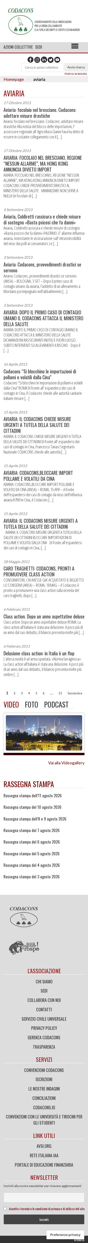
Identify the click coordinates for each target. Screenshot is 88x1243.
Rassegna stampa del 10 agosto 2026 (32, 807)
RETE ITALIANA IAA (44, 1155)
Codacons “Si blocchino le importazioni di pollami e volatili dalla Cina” (40, 374)
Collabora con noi (44, 1000)
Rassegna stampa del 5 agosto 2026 (32, 853)
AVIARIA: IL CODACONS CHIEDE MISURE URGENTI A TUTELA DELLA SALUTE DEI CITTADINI (37, 425)
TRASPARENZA (44, 1047)
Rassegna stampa (29, 784)
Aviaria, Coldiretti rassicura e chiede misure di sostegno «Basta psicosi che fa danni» (42, 219)
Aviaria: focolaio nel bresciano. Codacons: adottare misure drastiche (40, 113)
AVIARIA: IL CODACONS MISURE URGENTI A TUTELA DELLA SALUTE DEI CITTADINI (41, 524)
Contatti (44, 1009)
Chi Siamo (44, 981)
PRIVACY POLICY (44, 1028)
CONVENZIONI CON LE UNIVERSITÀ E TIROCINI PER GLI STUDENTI (44, 1120)
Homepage (14, 79)
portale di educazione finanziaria (44, 1165)
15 (60, 693)
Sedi (38, 47)
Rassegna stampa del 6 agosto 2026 (32, 842)
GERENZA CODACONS (44, 1037)
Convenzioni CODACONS (44, 1070)
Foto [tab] (31, 704)
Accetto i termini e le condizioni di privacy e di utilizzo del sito (46, 1208)
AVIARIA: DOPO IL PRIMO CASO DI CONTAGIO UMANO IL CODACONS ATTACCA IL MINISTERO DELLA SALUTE (43, 318)
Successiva (75, 693)
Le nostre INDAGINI (44, 1089)
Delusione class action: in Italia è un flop (39, 653)
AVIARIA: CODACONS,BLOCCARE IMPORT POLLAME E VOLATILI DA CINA (38, 476)
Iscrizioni (44, 1079)
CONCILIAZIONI (44, 1098)
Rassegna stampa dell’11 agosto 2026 (33, 795)
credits (79, 1239)
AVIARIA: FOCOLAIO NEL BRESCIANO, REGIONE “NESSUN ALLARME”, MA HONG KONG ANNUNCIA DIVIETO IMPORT (43, 163)
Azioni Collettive (18, 47)
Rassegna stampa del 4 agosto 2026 (32, 865)
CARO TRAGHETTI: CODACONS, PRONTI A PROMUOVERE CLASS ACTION (39, 571)
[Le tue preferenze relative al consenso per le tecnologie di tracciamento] (65, 1234)
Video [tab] (11, 704)
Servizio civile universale (44, 1019)
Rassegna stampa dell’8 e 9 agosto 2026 (35, 819)
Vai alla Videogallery (66, 762)
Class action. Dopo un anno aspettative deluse (44, 616)
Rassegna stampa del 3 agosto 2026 (32, 876)
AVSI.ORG (44, 1146)
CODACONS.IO (44, 1107)
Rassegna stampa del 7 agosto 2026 (32, 830)
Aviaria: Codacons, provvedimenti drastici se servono (42, 267)
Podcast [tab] (56, 704)
